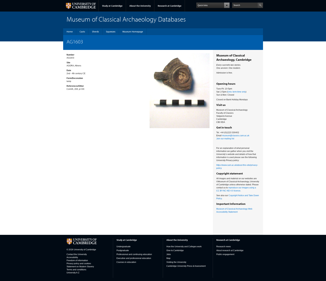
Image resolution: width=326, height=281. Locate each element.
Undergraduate (123, 246)
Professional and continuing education (134, 254)
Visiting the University (176, 262)
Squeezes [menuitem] (110, 31)
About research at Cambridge (229, 250)
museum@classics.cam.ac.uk (235, 135)
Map (168, 258)
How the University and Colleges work (184, 246)
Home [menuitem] (70, 31)
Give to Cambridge (175, 250)
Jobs (168, 254)
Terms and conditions (76, 269)
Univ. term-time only (237, 92)
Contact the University (77, 254)
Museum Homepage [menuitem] (132, 31)
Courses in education (126, 262)
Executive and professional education (133, 258)
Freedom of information (77, 260)
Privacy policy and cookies (79, 263)
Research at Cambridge (169, 5)
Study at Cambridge (112, 5)
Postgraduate (122, 250)
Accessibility (72, 257)
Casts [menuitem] (82, 31)
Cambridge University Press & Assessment (186, 266)
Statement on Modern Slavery (80, 266)
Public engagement (225, 254)
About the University (140, 5)
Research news (223, 246)
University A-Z (73, 272)
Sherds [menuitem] (95, 31)
